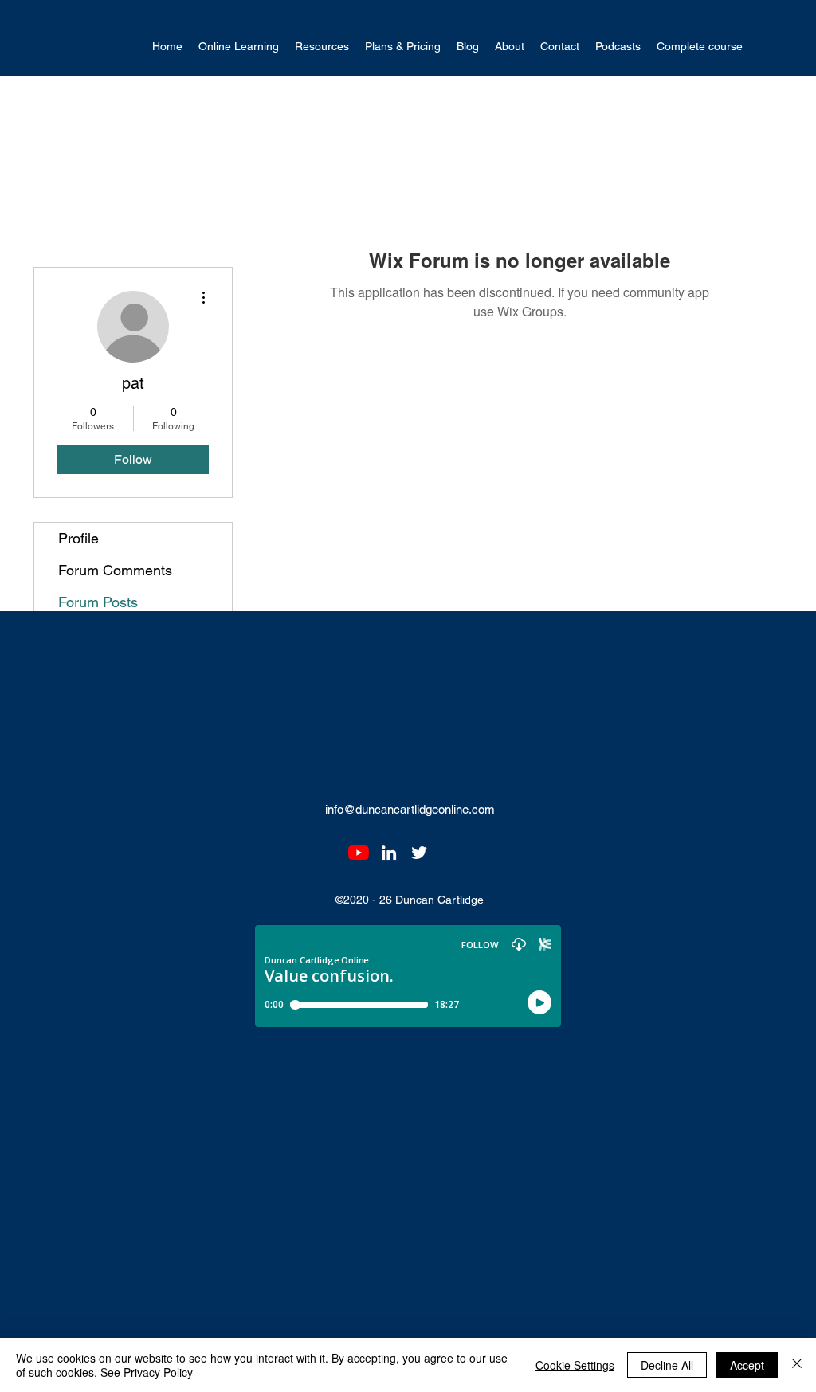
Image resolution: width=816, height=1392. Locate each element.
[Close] (796, 1365)
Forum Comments (115, 570)
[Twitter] (419, 852)
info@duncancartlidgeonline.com (410, 809)
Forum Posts (98, 602)
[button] (238, 46)
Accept (747, 1365)
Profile (78, 538)
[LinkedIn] (389, 852)
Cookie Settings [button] (575, 1365)
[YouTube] (358, 852)
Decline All (667, 1365)
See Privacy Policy (146, 1372)
